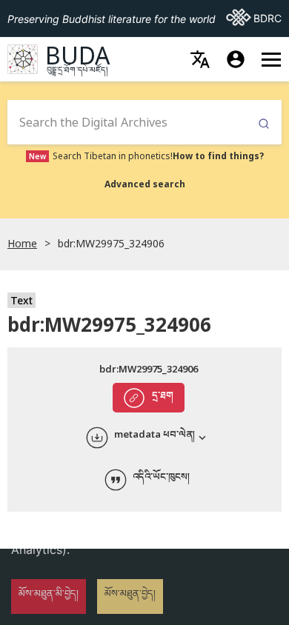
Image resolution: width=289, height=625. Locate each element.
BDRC (254, 17)
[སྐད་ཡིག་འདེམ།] (200, 59)
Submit (264, 124)
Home (22, 243)
